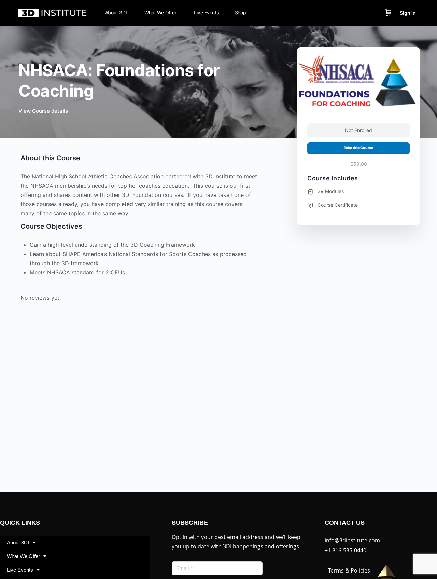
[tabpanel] (139, 229)
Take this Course (358, 148)
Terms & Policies (349, 570)
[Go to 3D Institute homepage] (52, 12)
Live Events (20, 570)
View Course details (43, 111)
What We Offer (23, 556)
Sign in (408, 13)
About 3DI (18, 543)
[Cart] (388, 13)
